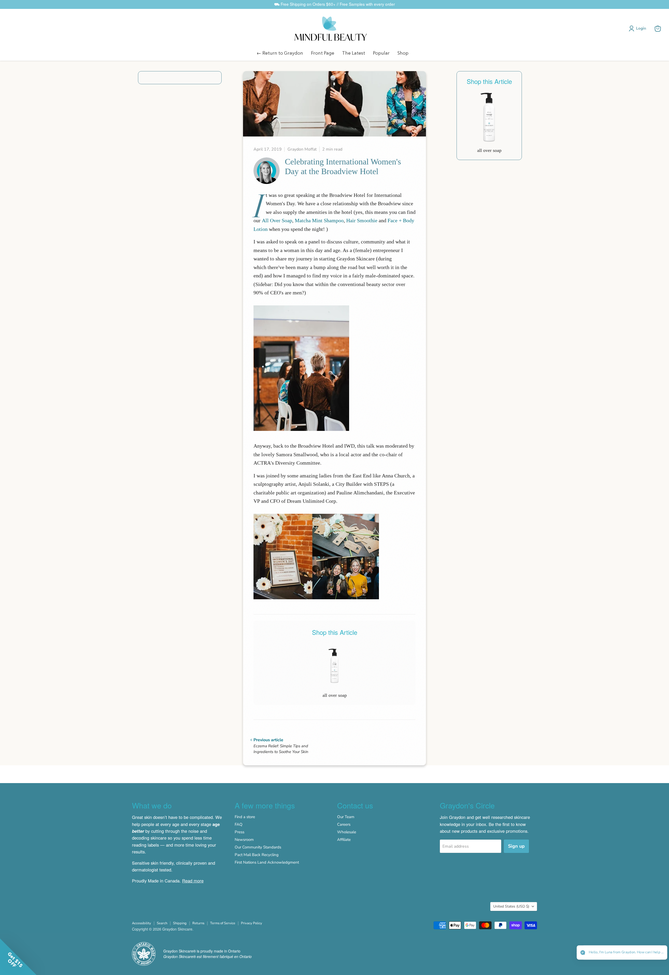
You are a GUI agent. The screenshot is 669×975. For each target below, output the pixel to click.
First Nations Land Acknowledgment (267, 862)
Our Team (345, 816)
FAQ (239, 824)
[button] (638, 28)
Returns (198, 923)
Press (239, 832)
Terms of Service (222, 923)
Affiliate (344, 839)
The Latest (353, 53)
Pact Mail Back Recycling (257, 854)
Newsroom (244, 839)
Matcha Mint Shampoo (319, 220)
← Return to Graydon (280, 53)
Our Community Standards (258, 847)
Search (162, 923)
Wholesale (346, 832)
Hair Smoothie (361, 220)
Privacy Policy (251, 923)
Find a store (245, 816)
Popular (381, 53)
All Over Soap (277, 220)
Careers (343, 824)
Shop (402, 53)
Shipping (180, 923)
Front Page (322, 53)
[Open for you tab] (659, 953)
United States (511, 906)
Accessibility (141, 923)
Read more (193, 880)
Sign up (516, 846)
